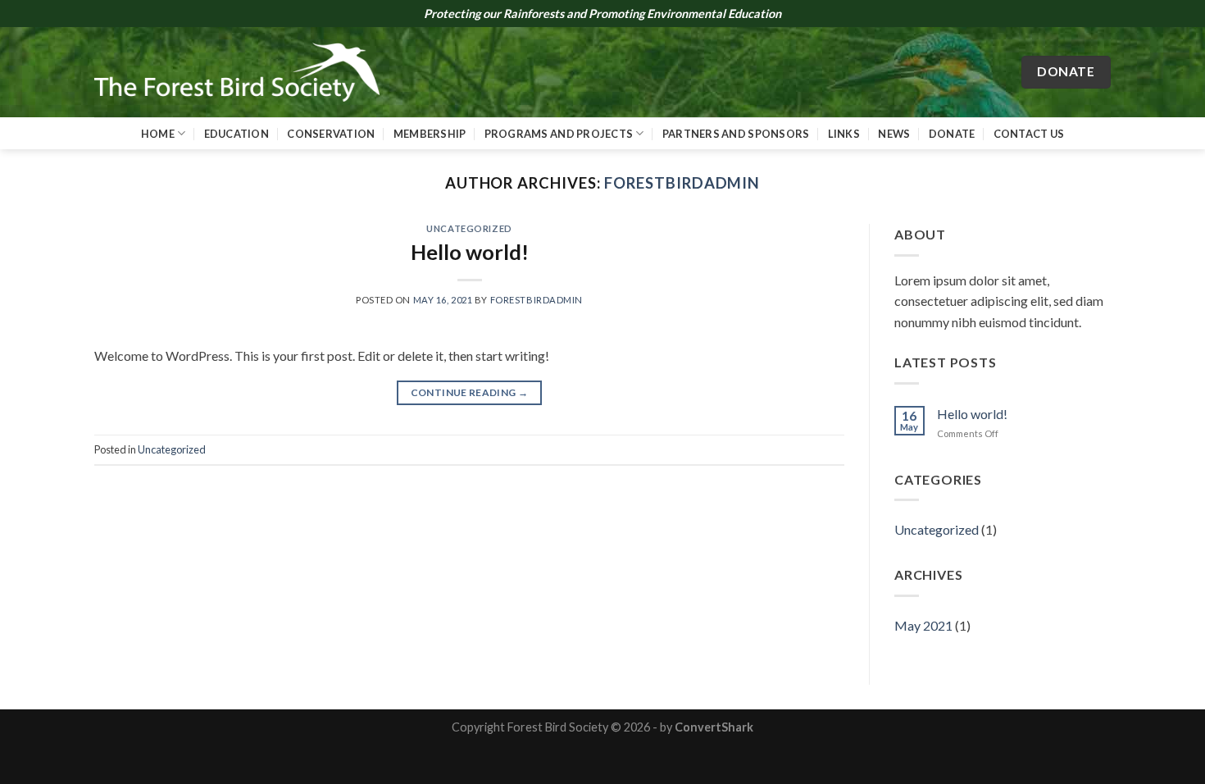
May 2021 (923, 625)
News (894, 133)
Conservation (331, 133)
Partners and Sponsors (735, 133)
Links (844, 133)
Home (158, 133)
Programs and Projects (558, 133)
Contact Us (1029, 133)
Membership (429, 133)
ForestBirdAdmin (682, 183)
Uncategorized (469, 228)
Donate (952, 133)
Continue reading (470, 392)
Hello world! (470, 251)
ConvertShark (714, 727)
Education (236, 133)
